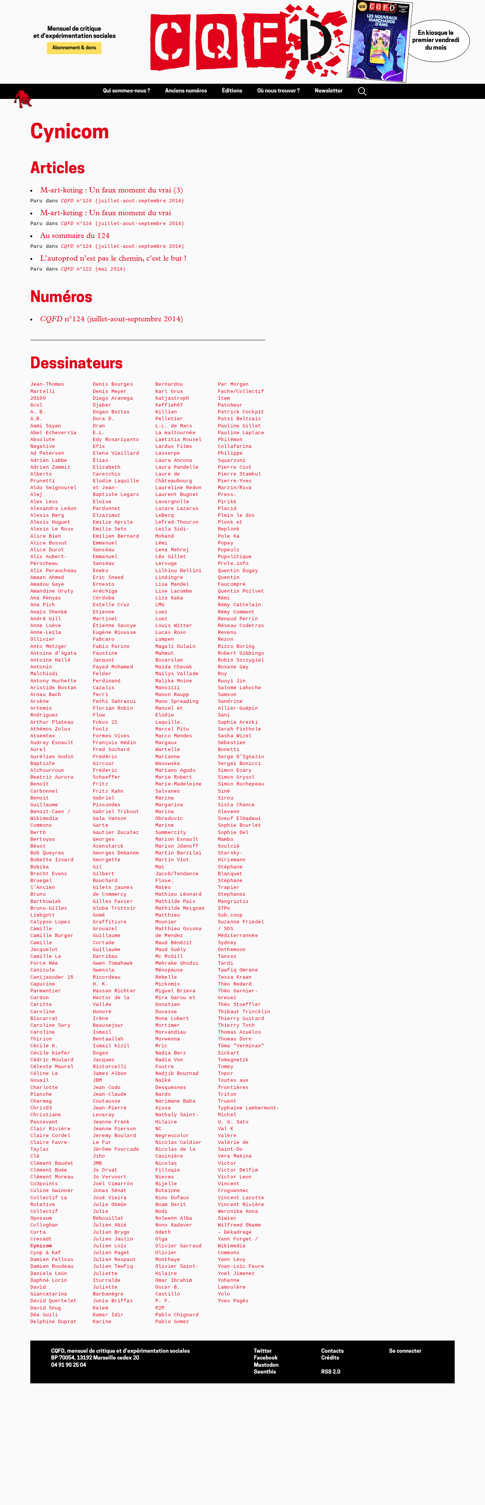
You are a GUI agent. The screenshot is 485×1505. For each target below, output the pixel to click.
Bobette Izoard (52, 860)
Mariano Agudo (175, 770)
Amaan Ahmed (47, 577)
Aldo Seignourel (53, 488)
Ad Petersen (47, 453)
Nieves (164, 1177)
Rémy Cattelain (239, 605)
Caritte (41, 1005)
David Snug (45, 1308)
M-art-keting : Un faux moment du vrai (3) (111, 191)
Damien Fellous (52, 1260)
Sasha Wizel (235, 736)
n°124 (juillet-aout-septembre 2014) (122, 201)
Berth (38, 832)
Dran (99, 426)
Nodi (161, 1211)
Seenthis (265, 1372)
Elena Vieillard (116, 453)
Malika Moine (173, 681)
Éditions (232, 91)
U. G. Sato (233, 1122)
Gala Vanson (110, 818)
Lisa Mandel (172, 584)
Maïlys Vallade (177, 674)
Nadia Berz (170, 1053)
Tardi (225, 963)
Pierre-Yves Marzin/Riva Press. (235, 487)
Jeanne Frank (111, 1122)
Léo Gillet (170, 557)
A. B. (38, 412)
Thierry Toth (236, 1025)
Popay (225, 543)
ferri (100, 695)
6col (36, 405)
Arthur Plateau (52, 722)
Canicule (42, 970)
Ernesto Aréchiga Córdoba (105, 591)
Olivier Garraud (178, 1246)
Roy (222, 674)
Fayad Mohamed (113, 667)
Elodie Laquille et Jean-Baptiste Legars (116, 487)
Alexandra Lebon (53, 509)
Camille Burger (52, 936)
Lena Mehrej (172, 550)
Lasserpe (167, 453)
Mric (161, 1046)
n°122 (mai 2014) (93, 269)
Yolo (224, 1294)
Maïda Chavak (173, 667)
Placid (227, 509)
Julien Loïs (110, 1246)
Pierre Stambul (239, 474)
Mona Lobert (172, 1019)
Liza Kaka (169, 598)
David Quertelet (53, 1301)
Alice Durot (47, 550)
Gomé (99, 915)
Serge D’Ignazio (241, 757)
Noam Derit (170, 1205)
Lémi (161, 543)
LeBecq (164, 515)
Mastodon (266, 1365)
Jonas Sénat (110, 1191)
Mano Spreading (177, 701)
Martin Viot (172, 860)
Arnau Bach (45, 695)
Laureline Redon (178, 488)
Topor (225, 1073)
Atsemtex (42, 736)
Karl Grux (169, 391)
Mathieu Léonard (178, 894)
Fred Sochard (111, 749)
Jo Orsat (105, 1170)
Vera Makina (235, 1156)
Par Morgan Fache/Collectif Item (241, 391)
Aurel (38, 749)
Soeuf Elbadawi (239, 818)
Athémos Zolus (50, 729)
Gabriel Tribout (116, 812)
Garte (100, 825)
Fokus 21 (105, 722)
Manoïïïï (167, 688)
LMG (159, 605)
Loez (161, 612)
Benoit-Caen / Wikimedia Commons (50, 818)
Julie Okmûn (110, 1205)
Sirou (225, 798)
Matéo (163, 887)
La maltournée (175, 433)
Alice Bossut (48, 543)
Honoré (102, 1012)
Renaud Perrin (238, 619)
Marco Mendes (173, 736)
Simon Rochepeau (241, 784)
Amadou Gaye (47, 584)
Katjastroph (172, 398)
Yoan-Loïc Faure (241, 1266)
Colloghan (44, 1225)
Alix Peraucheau (53, 571)
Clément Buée (48, 1170)
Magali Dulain (175, 646)
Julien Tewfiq (113, 1266)
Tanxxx (227, 956)
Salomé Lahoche (239, 688)
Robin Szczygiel (241, 660)
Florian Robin (113, 708)
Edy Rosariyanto (116, 440)
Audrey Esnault (52, 743)
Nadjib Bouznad (177, 1073)
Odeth (163, 1232)
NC (158, 1129)
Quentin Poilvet (241, 591)
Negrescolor (172, 1136)
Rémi (224, 598)
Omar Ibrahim (173, 1280)
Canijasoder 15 (52, 977)
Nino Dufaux (172, 1198)
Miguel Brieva (175, 991)
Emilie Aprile (113, 522)
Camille (41, 929)
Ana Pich (42, 605)
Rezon (225, 639)
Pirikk (227, 502)
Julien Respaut (114, 1260)
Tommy (225, 1067)
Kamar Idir (108, 1315)
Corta (38, 1232)
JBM (97, 1080)
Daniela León (48, 1274)
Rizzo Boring (236, 646)
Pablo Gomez (172, 1322)
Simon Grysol (236, 777)
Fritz (100, 784)
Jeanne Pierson (114, 1129)
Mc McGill (169, 956)
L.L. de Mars (173, 426)
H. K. (100, 984)
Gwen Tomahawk (113, 963)
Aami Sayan (45, 426)
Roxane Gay (233, 667)
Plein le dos (236, 515)
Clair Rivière (50, 1129)
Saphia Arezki (238, 722)
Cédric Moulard (52, 1060)
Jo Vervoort (110, 1177)
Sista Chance (236, 805)
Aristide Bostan (53, 688)
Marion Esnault (177, 839)
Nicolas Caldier (178, 1142)
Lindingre (169, 577)
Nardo (163, 1094)
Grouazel (105, 929)
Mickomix (167, 984)
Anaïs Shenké (48, 612)
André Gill (45, 619)
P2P (159, 1308)
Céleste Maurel (52, 1067)
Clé (34, 1156)
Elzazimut (106, 515)
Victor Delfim (238, 1170)
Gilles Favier (113, 901)
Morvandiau (170, 1032)
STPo (224, 908)
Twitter (263, 1351)
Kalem (100, 1308)
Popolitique (235, 557)
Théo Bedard (235, 984)
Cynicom (41, 1246)
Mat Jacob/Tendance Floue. (177, 874)
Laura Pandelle (177, 467)
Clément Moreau (52, 1177)
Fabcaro (103, 639)
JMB (97, 1163)
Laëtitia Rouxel (178, 440)
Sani (224, 715)
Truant (227, 1101)
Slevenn (228, 812)
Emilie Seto (110, 529)
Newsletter (329, 91)
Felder (102, 674)
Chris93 (41, 1108)
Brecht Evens (48, 874)
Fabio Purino (111, 646)
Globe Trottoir (114, 908)
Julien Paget (111, 1253)
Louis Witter (173, 626)
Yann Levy (232, 1260)
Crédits (330, 1358)
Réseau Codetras (241, 626)
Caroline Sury (50, 1025)
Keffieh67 (169, 405)
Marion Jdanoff (177, 846)
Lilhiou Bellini (178, 571)
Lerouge (166, 563)
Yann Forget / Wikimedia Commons (238, 1246)
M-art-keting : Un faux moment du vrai (105, 213)
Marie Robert (173, 777)
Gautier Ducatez (116, 832)
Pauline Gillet (239, 426)
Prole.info (233, 563)
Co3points (44, 1184)
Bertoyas (42, 839)
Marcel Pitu (172, 729)
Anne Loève (45, 626)
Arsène (39, 701)
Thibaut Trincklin (244, 1012)
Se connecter (405, 1351)
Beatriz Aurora (52, 777)
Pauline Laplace (241, 433)
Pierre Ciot (235, 467)
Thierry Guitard (241, 1019)
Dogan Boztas (111, 412)
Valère (227, 1136)
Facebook (266, 1358)
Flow (99, 715)
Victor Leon (235, 1177)
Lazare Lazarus (177, 509)
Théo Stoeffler (239, 1005)
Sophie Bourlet (239, 825)
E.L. (99, 433)
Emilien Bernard (116, 536)
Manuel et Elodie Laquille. (169, 715)
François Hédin (114, 743)
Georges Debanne (116, 853)
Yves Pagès (233, 1301)
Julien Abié (110, 1225)
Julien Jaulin (113, 1239)
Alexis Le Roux (52, 529)
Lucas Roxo (170, 632)
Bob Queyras (47, 853)
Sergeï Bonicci (239, 764)
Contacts (332, 1351)
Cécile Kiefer (50, 1053)
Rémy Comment (236, 612)
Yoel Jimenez (236, 1274)
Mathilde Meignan (180, 908)
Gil (97, 867)
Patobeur (230, 405)
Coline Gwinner (52, 1191)
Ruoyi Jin (232, 681)
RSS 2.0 (330, 1372)
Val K (225, 1129)
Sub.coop (230, 915)
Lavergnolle (172, 502)
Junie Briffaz (113, 1301)
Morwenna (167, 1039)
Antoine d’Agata (53, 653)
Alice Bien (45, 536)
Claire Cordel (50, 1136)
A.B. (36, 419)
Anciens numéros (186, 91)
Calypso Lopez (50, 922)
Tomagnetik (233, 1060)
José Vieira (110, 1198)
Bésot (38, 846)
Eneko (100, 571)
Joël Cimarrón (113, 1184)
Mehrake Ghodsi (177, 963)
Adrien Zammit (50, 467)
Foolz (100, 729)
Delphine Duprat (53, 1322)
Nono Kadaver (173, 1225)
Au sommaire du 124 (75, 236)
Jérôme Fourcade (116, 1149)
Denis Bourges (113, 384)
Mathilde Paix (175, 901)
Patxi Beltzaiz (239, 419)
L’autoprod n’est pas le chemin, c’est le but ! (113, 259)
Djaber (102, 405)
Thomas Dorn (235, 1039)
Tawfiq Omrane (238, 970)
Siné (224, 791)
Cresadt (41, 1239)
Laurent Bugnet (177, 494)
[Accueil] (242, 42)
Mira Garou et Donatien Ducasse (175, 1004)
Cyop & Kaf (45, 1253)
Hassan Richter (114, 991)
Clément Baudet (52, 1163)
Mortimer (167, 1025)
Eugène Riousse (114, 632)
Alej (36, 494)
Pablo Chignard (177, 1315)
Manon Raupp (172, 695)
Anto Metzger (48, 646)
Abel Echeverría (53, 433)
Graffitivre (110, 922)
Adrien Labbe (48, 460)
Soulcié (228, 846)
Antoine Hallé (50, 660)
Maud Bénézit (173, 943)
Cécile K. (44, 1046)
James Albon (110, 1073)
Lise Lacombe (173, 591)
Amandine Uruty (52, 591)
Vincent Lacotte (241, 1198)
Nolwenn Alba (173, 1218)
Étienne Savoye (114, 626)
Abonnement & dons (74, 47)
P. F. (163, 1301)
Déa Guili (44, 1315)
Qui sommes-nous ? (126, 91)
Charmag (41, 1101)
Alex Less (44, 502)
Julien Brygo (111, 1232)
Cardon (39, 998)
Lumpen (164, 639)
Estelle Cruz (111, 605)
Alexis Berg (47, 515)
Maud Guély (170, 950)
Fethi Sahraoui (114, 701)
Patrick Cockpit (241, 412)
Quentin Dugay (238, 571)
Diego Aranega (113, 398)
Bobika (39, 867)
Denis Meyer (110, 391)
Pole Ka (228, 536)
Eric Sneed (108, 577)
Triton (227, 1094)
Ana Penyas (45, 598)
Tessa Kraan (235, 977)
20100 (38, 398)
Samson (227, 695)
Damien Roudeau (52, 1266)
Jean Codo (106, 1087)
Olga (161, 1239)
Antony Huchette (53, 681)
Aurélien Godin (52, 757)
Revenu (227, 632)
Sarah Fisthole (239, 729)
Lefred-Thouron (177, 522)
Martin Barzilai (178, 853)
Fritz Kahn (108, 791)
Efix (99, 446)
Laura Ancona (173, 460)
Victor (227, 1163)
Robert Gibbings (241, 653)
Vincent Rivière (241, 1205)
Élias (100, 460)
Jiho (99, 1156)
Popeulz (228, 550)
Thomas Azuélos (239, 1032)
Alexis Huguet (50, 522)
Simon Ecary (235, 770)
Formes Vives (111, 736)
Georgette (106, 860)
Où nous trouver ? (278, 91)
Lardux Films (173, 446)
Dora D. (103, 419)
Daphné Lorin (48, 1280)
